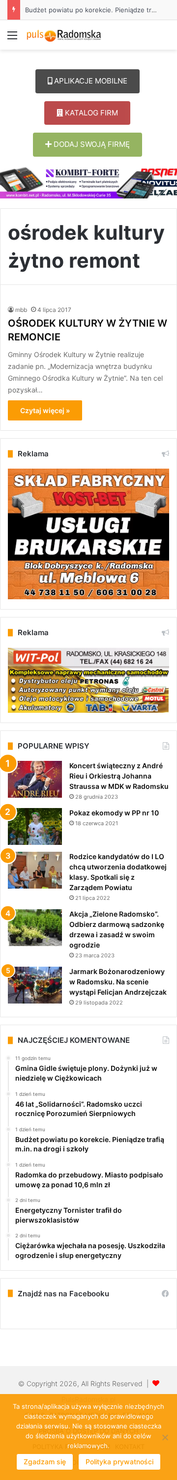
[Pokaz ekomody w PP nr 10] (35, 826)
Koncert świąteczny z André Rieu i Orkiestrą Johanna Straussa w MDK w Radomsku (119, 775)
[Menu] (12, 39)
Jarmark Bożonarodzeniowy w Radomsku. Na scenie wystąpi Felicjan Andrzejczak (118, 981)
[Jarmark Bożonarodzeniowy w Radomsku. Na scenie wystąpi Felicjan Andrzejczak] (35, 985)
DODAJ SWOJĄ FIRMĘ (91, 144)
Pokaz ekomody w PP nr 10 (114, 813)
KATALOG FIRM (90, 112)
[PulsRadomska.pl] (64, 35)
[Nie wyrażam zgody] (165, 1437)
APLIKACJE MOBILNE (89, 80)
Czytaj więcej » (45, 410)
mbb (21, 309)
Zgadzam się (45, 1461)
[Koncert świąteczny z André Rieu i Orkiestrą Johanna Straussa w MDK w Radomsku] (35, 779)
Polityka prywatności (119, 1461)
